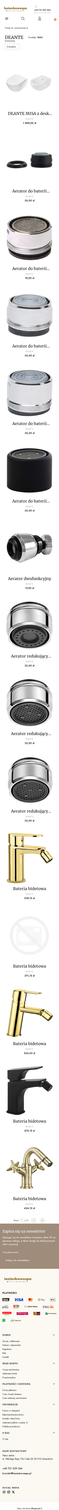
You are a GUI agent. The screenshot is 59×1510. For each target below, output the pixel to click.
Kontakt (5, 1357)
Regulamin (7, 1349)
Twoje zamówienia (10, 1369)
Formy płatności (9, 1390)
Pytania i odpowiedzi (11, 1345)
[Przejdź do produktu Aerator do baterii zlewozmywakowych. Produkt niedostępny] (29, 470)
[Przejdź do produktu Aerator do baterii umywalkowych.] (29, 160)
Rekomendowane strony (12, 1414)
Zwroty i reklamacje (11, 1341)
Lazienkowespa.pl (16, 28)
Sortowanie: (10, 40)
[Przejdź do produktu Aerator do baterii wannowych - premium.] (29, 393)
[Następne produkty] (34, 1220)
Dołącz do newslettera (17, 1260)
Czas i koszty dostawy (11, 1394)
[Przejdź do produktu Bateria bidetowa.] (29, 858)
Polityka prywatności (11, 1426)
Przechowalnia (8, 1377)
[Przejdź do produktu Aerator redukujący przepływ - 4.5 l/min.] (29, 780)
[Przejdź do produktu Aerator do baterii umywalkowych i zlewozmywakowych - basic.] (29, 238)
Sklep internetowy (28, 1508)
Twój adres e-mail (10, 1252)
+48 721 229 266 (42, 10)
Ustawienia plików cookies (14, 1422)
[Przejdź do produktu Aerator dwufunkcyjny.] (29, 548)
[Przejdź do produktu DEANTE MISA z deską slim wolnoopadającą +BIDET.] (29, 83)
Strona (16, 1220)
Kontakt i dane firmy (11, 1418)
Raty (4, 1353)
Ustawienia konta (9, 1373)
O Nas (5, 1439)
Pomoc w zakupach (11, 1410)
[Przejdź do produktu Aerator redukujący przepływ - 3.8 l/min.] (29, 703)
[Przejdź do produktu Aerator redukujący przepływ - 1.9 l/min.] (29, 625)
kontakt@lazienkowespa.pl (16, 1473)
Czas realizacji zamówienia (14, 1398)
